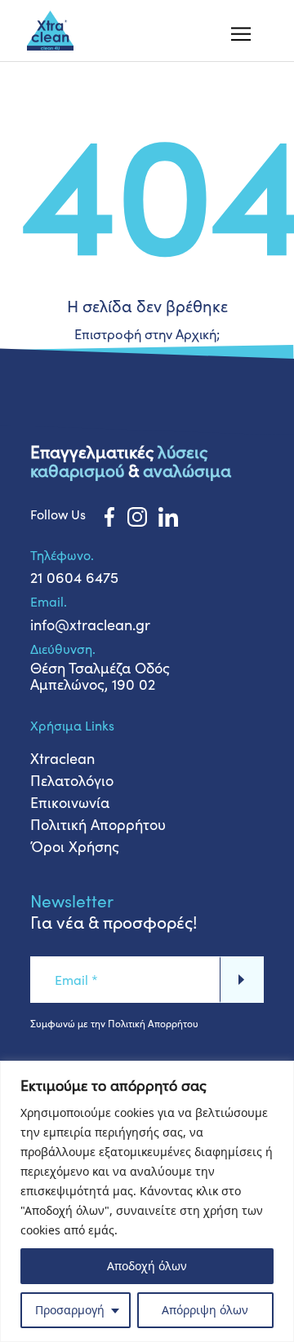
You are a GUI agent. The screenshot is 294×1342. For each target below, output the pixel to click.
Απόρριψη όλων (205, 1310)
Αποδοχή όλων (147, 1266)
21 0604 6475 (74, 577)
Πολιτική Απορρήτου (98, 824)
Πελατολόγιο (72, 780)
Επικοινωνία (69, 802)
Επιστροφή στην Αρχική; (147, 333)
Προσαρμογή (70, 1310)
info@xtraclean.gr (90, 624)
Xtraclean (62, 758)
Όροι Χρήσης (74, 846)
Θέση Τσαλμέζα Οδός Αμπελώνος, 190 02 (100, 676)
